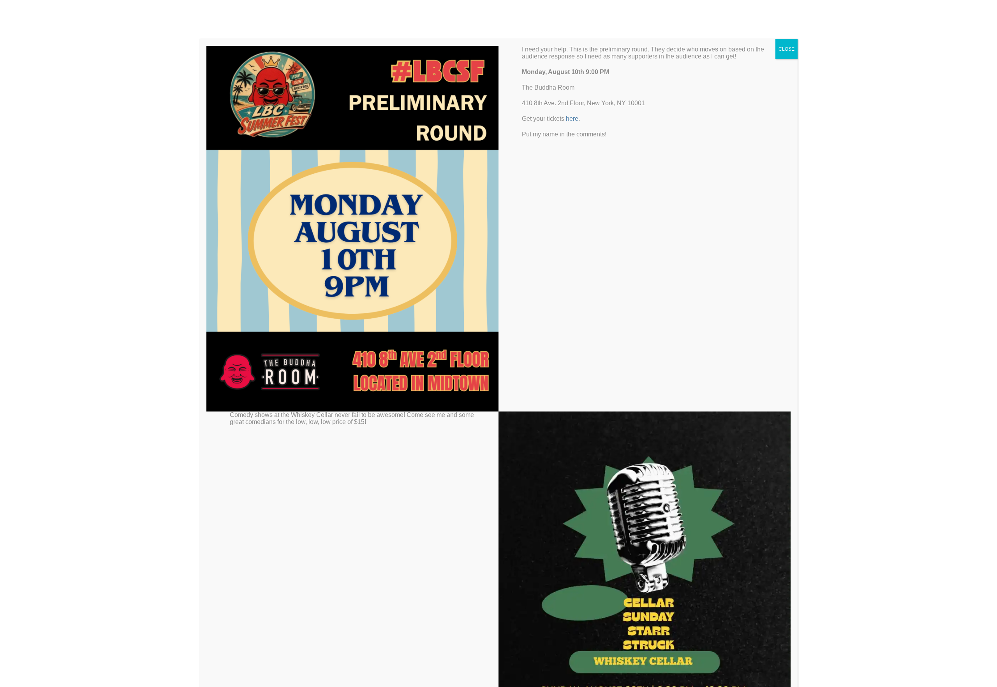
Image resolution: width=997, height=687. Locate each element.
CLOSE (786, 49)
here (572, 118)
